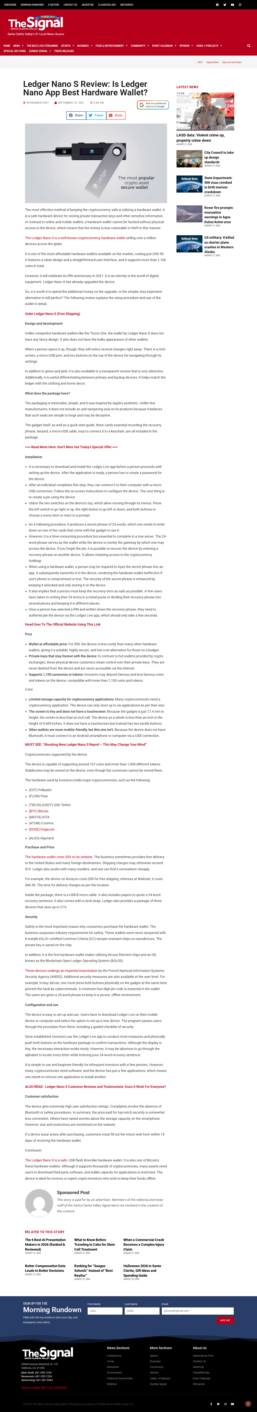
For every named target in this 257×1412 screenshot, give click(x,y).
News (16, 45)
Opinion (184, 45)
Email (165, 1304)
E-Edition (53, 4)
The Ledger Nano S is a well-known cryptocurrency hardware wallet (75, 238)
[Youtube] (232, 5)
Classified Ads (107, 4)
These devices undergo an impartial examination (61, 971)
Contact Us (70, 4)
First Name (94, 1304)
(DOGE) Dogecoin (42, 829)
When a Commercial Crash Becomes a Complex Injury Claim (143, 1244)
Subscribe (10, 4)
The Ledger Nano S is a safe (46, 1160)
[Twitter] (225, 5)
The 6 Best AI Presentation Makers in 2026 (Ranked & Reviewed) (45, 1244)
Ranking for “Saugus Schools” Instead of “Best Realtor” (93, 1270)
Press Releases (64, 51)
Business (83, 45)
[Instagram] (240, 5)
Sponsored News (231, 62)
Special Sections (15, 51)
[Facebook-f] (211, 1404)
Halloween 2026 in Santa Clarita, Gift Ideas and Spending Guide (142, 1270)
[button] (249, 45)
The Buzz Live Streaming (42, 45)
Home (6, 45)
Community (138, 45)
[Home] (193, 62)
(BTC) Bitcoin (38, 811)
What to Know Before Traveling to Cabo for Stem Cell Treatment (94, 1244)
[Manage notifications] (248, 1404)
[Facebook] (217, 5)
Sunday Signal (38, 51)
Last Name (131, 1304)
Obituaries (126, 4)
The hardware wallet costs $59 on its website (58, 857)
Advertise (88, 4)
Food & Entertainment (110, 45)
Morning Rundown (32, 4)
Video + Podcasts (207, 45)
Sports (66, 45)
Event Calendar (162, 45)
